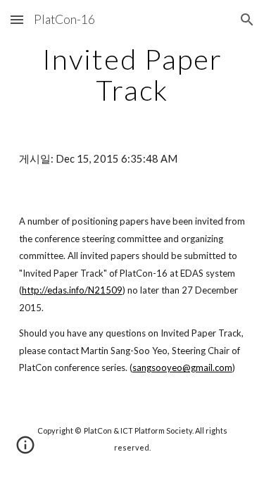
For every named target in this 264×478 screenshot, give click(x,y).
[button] (17, 19)
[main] (132, 74)
